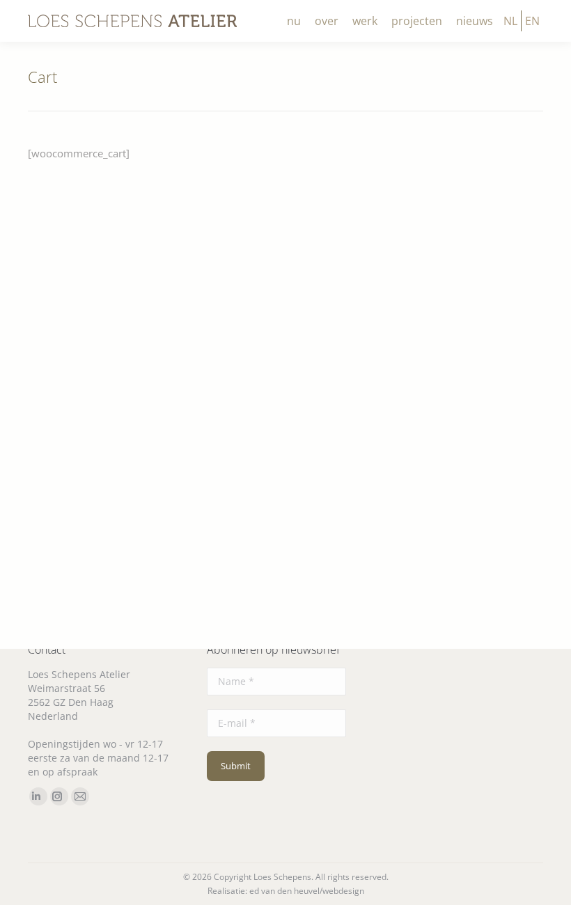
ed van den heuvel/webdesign (306, 891)
